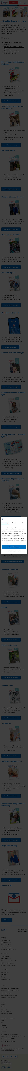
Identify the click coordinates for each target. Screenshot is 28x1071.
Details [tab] (14, 522)
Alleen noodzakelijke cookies (14, 551)
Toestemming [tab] (5, 522)
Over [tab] (23, 522)
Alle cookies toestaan (14, 547)
